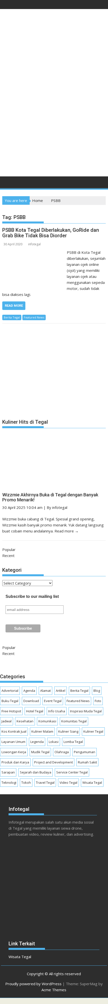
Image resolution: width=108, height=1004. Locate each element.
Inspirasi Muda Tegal (86, 711)
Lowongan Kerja (14, 752)
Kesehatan (25, 721)
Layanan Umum (13, 741)
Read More (14, 305)
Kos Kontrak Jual (14, 731)
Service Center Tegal (72, 772)
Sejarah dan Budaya (35, 772)
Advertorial (10, 690)
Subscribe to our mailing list (32, 596)
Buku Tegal (10, 701)
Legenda (37, 741)
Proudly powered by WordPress (33, 983)
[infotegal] (7, 183)
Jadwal (7, 721)
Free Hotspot (11, 711)
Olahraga (62, 752)
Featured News (34, 317)
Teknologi (9, 782)
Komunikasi (47, 721)
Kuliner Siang (68, 731)
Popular (9, 549)
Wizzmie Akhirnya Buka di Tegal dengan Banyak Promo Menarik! (50, 497)
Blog (96, 690)
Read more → (67, 530)
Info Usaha (56, 711)
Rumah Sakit (87, 762)
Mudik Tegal (40, 752)
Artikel (60, 690)
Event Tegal (53, 701)
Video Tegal (68, 782)
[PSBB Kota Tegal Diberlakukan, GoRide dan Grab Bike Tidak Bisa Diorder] (33, 252)
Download (31, 701)
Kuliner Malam (42, 731)
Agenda (29, 690)
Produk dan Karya (15, 762)
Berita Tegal (12, 317)
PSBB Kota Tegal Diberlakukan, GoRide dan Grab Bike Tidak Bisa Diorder (50, 233)
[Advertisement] (54, 115)
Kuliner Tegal (93, 731)
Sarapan (8, 772)
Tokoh (26, 782)
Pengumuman (84, 752)
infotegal (34, 244)
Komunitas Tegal (74, 721)
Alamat (45, 690)
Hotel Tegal (34, 711)
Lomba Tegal (73, 741)
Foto (98, 701)
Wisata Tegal (92, 782)
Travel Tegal (45, 782)
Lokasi (54, 741)
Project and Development (53, 762)
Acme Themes (53, 989)
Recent (8, 555)
